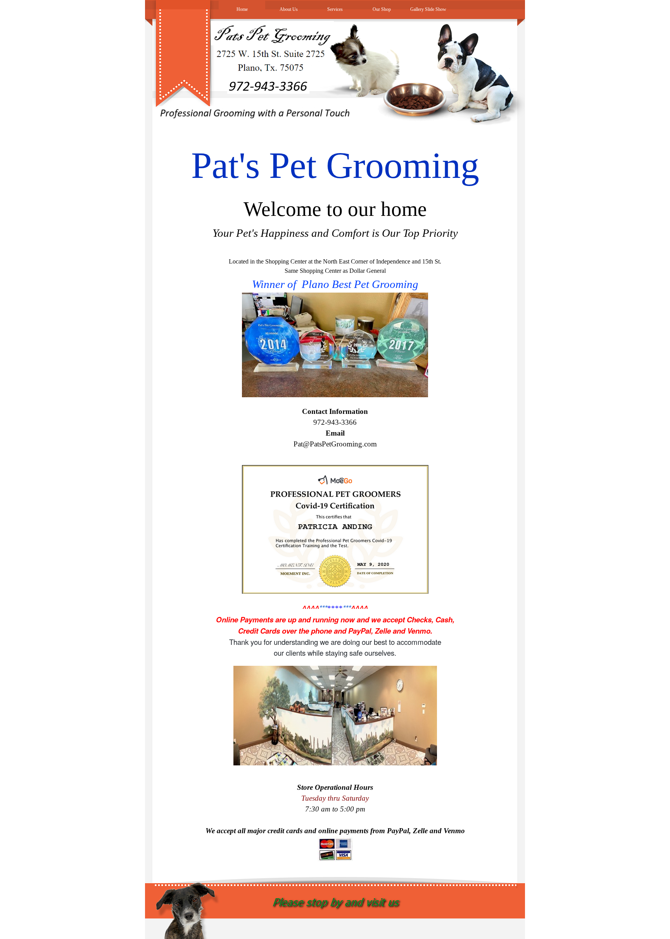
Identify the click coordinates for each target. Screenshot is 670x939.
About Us (289, 9)
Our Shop (382, 9)
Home (242, 9)
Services (335, 9)
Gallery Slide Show (428, 9)
